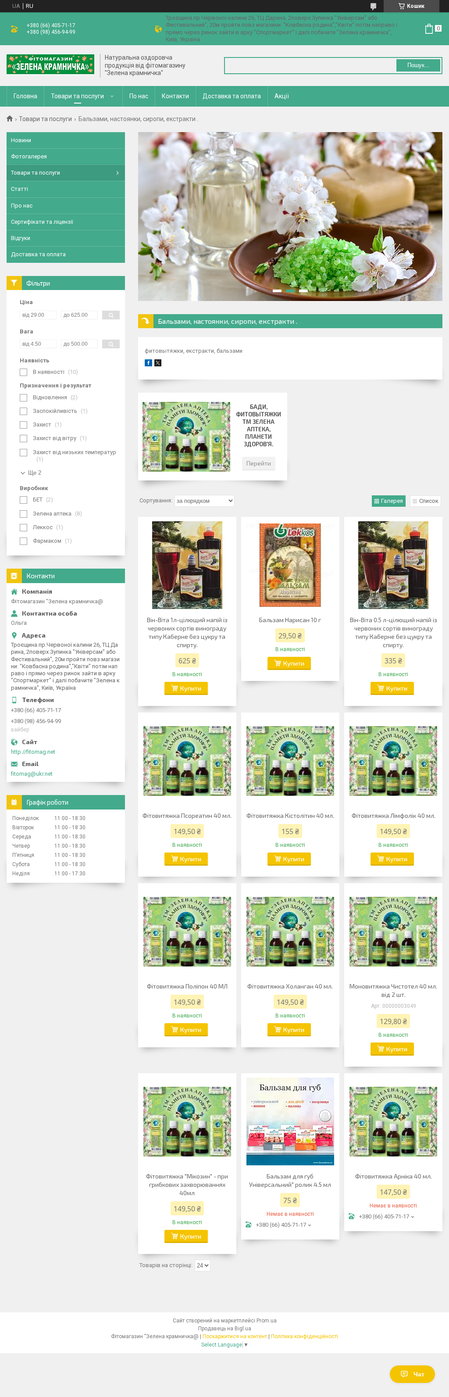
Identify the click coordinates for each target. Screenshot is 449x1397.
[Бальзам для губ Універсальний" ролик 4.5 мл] (290, 1121)
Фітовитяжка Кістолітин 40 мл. (290, 815)
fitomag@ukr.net (32, 773)
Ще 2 (34, 472)
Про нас (21, 205)
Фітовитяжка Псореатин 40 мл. (187, 815)
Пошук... (418, 65)
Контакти (175, 96)
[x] (157, 364)
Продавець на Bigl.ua (224, 1328)
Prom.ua (267, 1321)
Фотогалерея (29, 156)
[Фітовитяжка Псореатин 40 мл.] (187, 761)
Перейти (258, 463)
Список (428, 501)
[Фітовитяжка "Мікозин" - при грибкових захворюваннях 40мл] (187, 1121)
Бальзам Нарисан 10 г (290, 619)
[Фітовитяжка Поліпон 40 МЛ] (187, 931)
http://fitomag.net (33, 752)
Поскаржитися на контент (235, 1336)
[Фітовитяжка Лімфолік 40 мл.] (393, 761)
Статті (19, 189)
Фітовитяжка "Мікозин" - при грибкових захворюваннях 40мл (187, 1184)
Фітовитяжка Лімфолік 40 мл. (393, 815)
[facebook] (148, 364)
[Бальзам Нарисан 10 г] (290, 565)
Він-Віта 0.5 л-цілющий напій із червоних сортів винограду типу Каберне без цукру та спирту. (393, 632)
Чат (418, 1374)
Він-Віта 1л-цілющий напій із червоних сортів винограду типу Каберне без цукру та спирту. (187, 632)
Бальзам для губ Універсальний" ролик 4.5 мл (290, 1180)
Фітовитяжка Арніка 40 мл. (393, 1176)
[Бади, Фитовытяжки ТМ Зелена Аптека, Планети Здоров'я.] (186, 436)
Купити (190, 688)
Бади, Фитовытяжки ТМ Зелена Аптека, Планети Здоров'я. (258, 425)
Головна (25, 96)
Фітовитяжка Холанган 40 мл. (290, 986)
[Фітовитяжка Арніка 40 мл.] (393, 1121)
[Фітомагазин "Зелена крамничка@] (50, 65)
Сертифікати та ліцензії (42, 222)
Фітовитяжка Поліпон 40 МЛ (187, 986)
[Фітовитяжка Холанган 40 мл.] (290, 931)
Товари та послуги (77, 96)
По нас (138, 96)
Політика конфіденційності (304, 1336)
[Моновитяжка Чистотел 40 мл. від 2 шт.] (393, 931)
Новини (21, 140)
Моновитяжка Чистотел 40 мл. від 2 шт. (393, 990)
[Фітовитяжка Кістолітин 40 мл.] (290, 761)
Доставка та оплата (232, 96)
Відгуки (20, 238)
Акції (281, 96)
